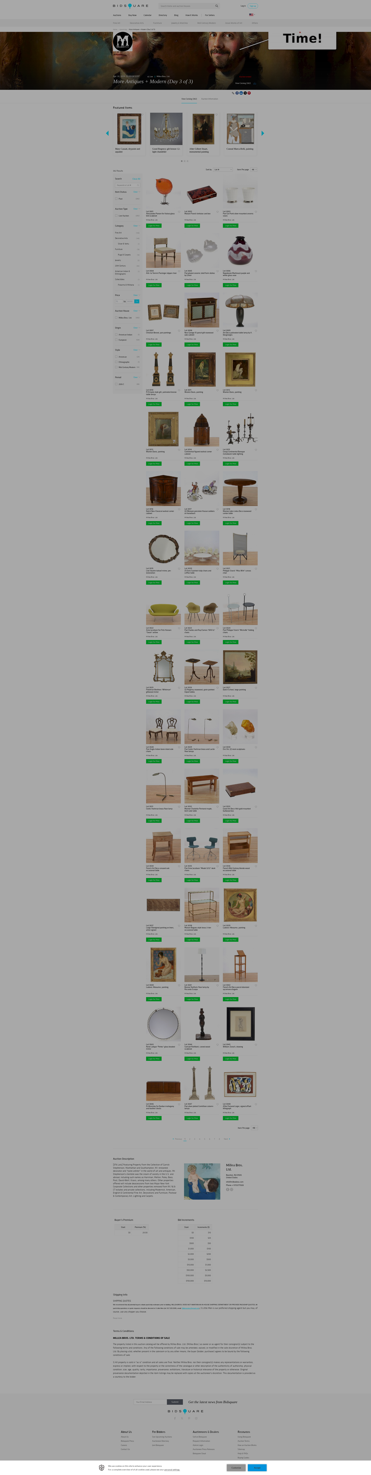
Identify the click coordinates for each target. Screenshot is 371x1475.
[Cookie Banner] (185, 1468)
